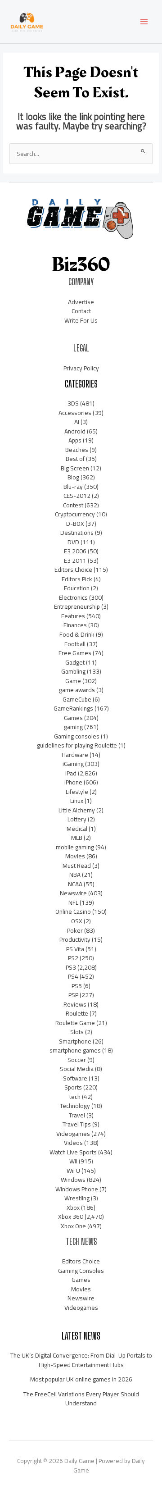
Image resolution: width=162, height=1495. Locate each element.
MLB (76, 837)
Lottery (77, 819)
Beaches (76, 450)
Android (75, 431)
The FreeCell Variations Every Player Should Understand (81, 1398)
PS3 (71, 967)
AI (76, 422)
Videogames (73, 1133)
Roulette (77, 1013)
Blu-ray (73, 486)
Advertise (81, 302)
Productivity (74, 939)
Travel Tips (77, 1124)
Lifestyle (77, 792)
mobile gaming (75, 847)
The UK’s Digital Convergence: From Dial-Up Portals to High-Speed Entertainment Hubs (81, 1360)
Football (75, 644)
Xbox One (73, 1226)
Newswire (73, 893)
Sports (73, 1087)
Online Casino (73, 911)
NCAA (75, 884)
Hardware (75, 755)
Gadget (75, 662)
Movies (75, 856)
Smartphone (75, 1041)
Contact (81, 311)
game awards (77, 690)
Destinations (77, 532)
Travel (77, 1115)
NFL (73, 902)
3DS (73, 403)
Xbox (73, 1207)
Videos (73, 1143)
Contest (73, 505)
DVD (73, 542)
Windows (73, 1179)
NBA (75, 874)
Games (73, 718)
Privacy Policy (81, 368)
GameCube (77, 699)
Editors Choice (73, 569)
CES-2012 (76, 495)
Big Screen (75, 468)
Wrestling (77, 1198)
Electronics (73, 597)
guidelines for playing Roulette (77, 745)
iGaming (73, 764)
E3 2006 (75, 551)
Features (73, 616)
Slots (77, 1032)
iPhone (73, 782)
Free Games (74, 653)
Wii (73, 1161)
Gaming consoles (76, 736)
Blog (73, 477)
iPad (70, 773)
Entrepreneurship (77, 606)
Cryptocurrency (75, 514)
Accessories (74, 413)
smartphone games (75, 1050)
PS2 (73, 958)
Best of (75, 459)
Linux (76, 801)
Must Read (77, 865)
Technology (75, 1106)
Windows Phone (76, 1189)
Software (75, 1078)
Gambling (73, 671)
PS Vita (75, 949)
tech (75, 1097)
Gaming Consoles (81, 1270)
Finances (75, 625)
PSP (73, 995)
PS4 (73, 976)
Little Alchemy (76, 810)
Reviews (74, 1004)
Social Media (77, 1069)
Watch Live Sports (73, 1152)
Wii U (73, 1170)
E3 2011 (75, 560)
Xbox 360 (70, 1216)
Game (73, 681)
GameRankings (73, 708)
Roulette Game (75, 1023)
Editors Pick (77, 579)
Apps (74, 440)
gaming (73, 727)
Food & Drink (76, 634)
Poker (75, 930)
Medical (77, 828)
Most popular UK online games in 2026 (81, 1379)
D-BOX (75, 523)
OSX (76, 921)
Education (77, 588)
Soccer (77, 1060)
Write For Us (81, 320)
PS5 (77, 986)
